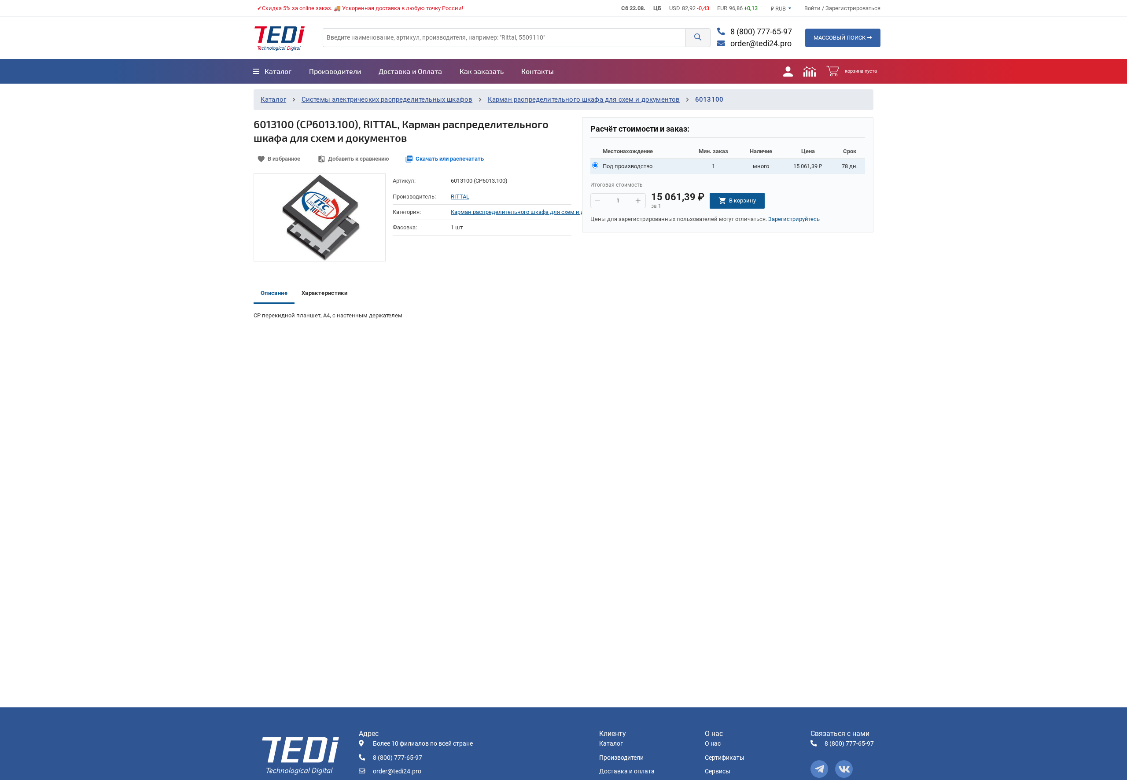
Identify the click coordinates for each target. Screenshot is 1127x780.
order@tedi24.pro (760, 43)
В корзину (742, 200)
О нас (713, 743)
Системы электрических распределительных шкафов (387, 99)
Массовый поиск (840, 37)
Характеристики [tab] (324, 293)
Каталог (273, 99)
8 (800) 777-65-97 (760, 31)
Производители (621, 758)
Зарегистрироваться (852, 8)
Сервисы (717, 771)
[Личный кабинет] (788, 71)
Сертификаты (724, 758)
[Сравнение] (809, 71)
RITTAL (460, 196)
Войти (813, 8)
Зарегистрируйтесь (794, 219)
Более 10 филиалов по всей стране (423, 743)
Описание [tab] (274, 293)
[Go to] (279, 38)
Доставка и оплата (627, 771)
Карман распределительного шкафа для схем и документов (584, 99)
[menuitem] (272, 71)
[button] (697, 37)
